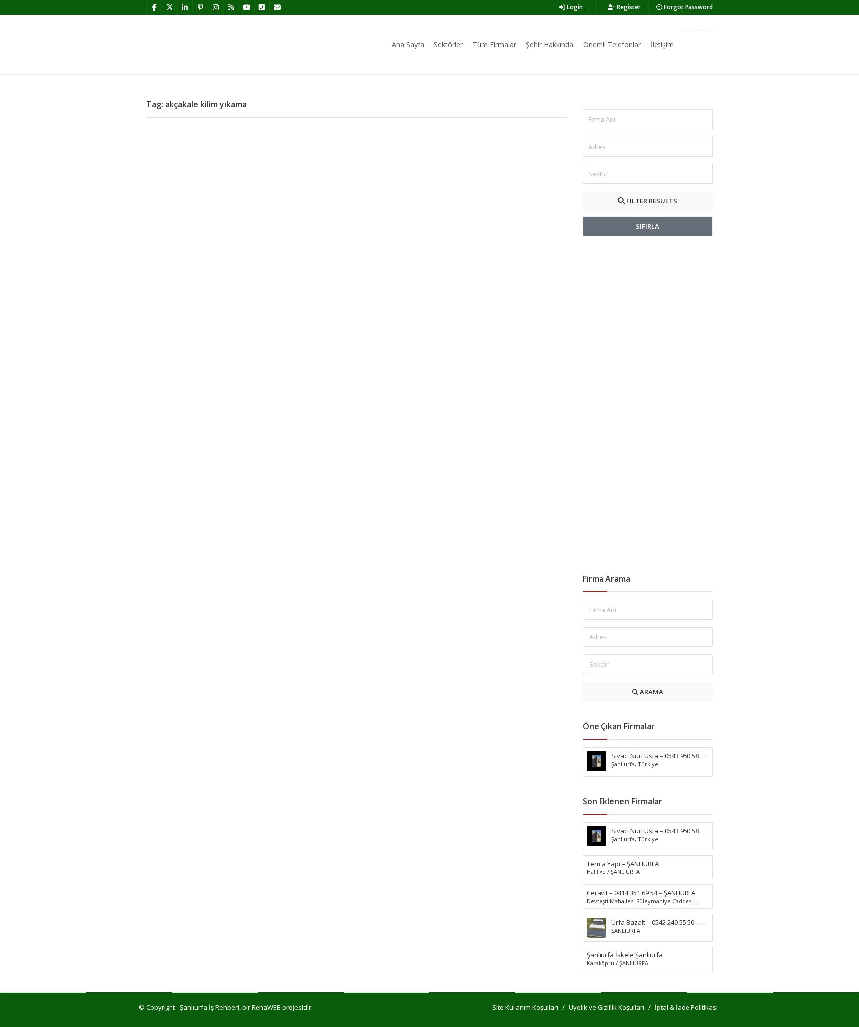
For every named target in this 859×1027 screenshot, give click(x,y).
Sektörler (448, 44)
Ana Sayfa (408, 44)
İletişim (662, 44)
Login (574, 7)
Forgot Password (687, 7)
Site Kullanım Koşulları (525, 1007)
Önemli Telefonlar (612, 44)
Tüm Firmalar (494, 44)
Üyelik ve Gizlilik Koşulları (606, 1007)
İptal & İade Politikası (686, 1007)
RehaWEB (266, 1007)
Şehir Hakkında (549, 44)
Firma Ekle (698, 30)
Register (628, 7)
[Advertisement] (648, 405)
